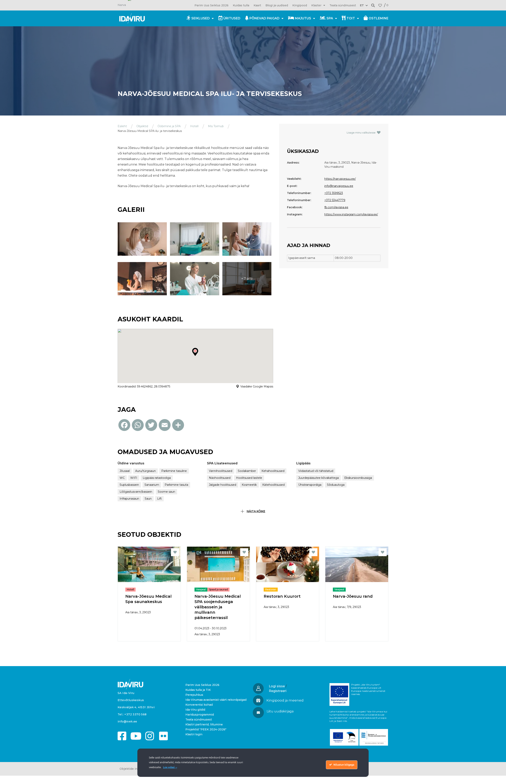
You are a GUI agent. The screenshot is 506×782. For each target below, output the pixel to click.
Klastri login (193, 734)
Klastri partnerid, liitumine (204, 724)
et (362, 5)
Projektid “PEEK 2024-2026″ (205, 729)
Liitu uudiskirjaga (280, 711)
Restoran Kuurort (282, 596)
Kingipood (299, 5)
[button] (373, 5)
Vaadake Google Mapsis (256, 386)
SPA (330, 18)
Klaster (316, 5)
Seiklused (200, 18)
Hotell (194, 126)
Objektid (142, 126)
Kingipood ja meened (285, 700)
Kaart (257, 5)
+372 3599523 (333, 193)
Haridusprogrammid (199, 714)
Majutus (303, 18)
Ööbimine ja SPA (169, 126)
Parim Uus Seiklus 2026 (211, 5)
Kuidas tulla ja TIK (198, 690)
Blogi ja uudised (276, 5)
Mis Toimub (216, 126)
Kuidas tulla (241, 5)
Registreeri (277, 691)
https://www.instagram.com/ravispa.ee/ (351, 214)
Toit (350, 18)
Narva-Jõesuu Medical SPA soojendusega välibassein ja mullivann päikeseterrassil (217, 607)
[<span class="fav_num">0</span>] (380, 5)
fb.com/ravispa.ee (336, 207)
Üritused (231, 18)
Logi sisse (277, 686)
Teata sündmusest (342, 5)
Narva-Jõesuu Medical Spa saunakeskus (148, 599)
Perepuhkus (194, 695)
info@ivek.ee (127, 721)
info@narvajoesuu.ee (338, 186)
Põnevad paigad (264, 18)
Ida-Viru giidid (195, 709)
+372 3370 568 (135, 714)
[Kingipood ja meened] (258, 700)
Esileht (122, 126)
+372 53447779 (334, 200)
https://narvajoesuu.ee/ (340, 179)
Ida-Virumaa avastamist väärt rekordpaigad (215, 700)
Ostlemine (378, 18)
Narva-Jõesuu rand (353, 596)
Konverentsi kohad (199, 704)
